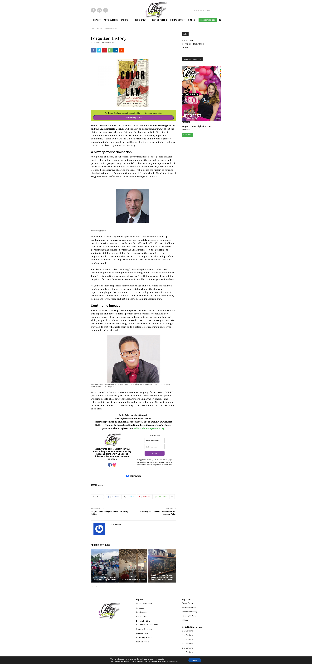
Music (104, 574)
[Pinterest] (104, 50)
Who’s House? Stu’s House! (133, 579)
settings (175, 661)
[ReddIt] (121, 50)
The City (99, 29)
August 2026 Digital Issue (196, 126)
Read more (187, 135)
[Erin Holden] (100, 529)
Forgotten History (110, 29)
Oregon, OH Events (144, 629)
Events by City (143, 621)
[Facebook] (93, 10)
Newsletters (188, 40)
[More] (172, 496)
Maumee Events (142, 633)
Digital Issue (186, 122)
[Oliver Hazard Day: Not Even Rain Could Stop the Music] (105, 565)
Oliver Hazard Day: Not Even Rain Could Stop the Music (105, 578)
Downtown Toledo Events (147, 624)
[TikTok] (105, 10)
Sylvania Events (142, 641)
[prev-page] (92, 586)
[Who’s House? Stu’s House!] (133, 565)
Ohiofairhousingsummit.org (149, 428)
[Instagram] (99, 10)
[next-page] (96, 586)
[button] (219, 19)
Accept (194, 660)
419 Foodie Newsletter (193, 44)
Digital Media (186, 130)
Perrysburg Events (144, 637)
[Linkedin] (115, 50)
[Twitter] (99, 50)
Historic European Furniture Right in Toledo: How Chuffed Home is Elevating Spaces (162, 577)
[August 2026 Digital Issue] (201, 93)
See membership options (133, 117)
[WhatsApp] (110, 50)
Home (93, 29)
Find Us (185, 47)
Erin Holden (96, 42)
